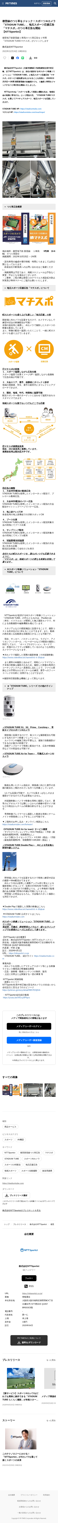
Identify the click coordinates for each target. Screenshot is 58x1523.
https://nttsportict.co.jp (19, 953)
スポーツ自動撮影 (29, 1171)
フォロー (29, 1278)
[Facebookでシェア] (17, 58)
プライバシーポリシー (29, 1495)
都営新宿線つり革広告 (30, 1152)
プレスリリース (19, 1224)
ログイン (37, 3)
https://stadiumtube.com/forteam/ (17, 824)
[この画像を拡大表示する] (12, 1090)
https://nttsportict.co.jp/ (32, 1293)
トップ (7, 1224)
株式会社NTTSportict (38, 1224)
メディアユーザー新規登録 (29, 1040)
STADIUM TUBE (12, 1159)
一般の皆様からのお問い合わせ (29, 1513)
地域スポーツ (10, 1171)
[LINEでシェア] (22, 58)
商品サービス (10, 1127)
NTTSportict (10, 1152)
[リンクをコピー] (35, 58)
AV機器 (20, 1139)
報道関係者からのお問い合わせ (29, 1501)
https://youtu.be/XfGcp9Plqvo (16, 997)
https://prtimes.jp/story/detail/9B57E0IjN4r (21, 990)
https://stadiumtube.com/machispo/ (29, 112)
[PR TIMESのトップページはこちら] (11, 3)
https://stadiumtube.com (31, 109)
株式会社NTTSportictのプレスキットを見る (21, 1210)
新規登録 (46, 3)
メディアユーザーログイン (29, 1026)
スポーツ (8, 1139)
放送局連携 (47, 1171)
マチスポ (49, 1152)
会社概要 (11, 1495)
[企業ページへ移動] (29, 1251)
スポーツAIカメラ (32, 1159)
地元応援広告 (31, 1165)
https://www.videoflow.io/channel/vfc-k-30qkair (23, 657)
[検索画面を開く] (55, 3)
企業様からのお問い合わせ (29, 1507)
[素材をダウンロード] (30, 58)
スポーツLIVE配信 (13, 1165)
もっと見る (51, 1360)
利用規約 (46, 1495)
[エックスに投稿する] (12, 58)
